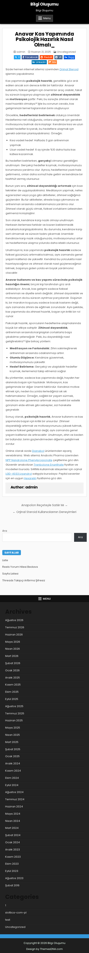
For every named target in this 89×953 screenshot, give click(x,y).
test (7, 920)
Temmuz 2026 (14, 627)
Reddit (48, 57)
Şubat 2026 (12, 663)
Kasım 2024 (13, 771)
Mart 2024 (12, 828)
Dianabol (38, 451)
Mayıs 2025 (12, 728)
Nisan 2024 (12, 821)
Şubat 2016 (12, 885)
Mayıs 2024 (12, 814)
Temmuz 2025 (14, 713)
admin (21, 52)
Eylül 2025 (11, 699)
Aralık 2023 (12, 849)
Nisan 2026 (12, 649)
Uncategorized (66, 52)
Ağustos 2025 (14, 706)
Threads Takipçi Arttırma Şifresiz (23, 580)
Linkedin (41, 62)
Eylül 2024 (11, 785)
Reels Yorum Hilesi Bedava (20, 567)
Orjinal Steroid (68, 69)
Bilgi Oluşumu (44, 4)
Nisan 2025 (12, 735)
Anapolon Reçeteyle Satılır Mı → (44, 505)
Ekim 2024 (12, 778)
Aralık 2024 (12, 763)
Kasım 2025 (13, 685)
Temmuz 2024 (14, 799)
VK (60, 57)
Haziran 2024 (14, 806)
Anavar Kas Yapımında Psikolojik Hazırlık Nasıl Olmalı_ (44, 39)
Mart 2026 (11, 656)
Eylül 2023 (11, 871)
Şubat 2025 (12, 749)
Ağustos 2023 (14, 878)
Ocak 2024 (12, 842)
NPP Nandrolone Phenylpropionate (29, 460)
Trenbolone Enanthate (49, 465)
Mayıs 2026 (12, 642)
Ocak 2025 (12, 756)
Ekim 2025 (12, 692)
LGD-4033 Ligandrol (19, 474)
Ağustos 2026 (14, 620)
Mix (54, 62)
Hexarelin (30, 478)
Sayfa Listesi (10, 574)
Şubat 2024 (12, 835)
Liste (5, 560)
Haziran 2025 (14, 720)
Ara (4, 531)
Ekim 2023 (12, 864)
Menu (47, 18)
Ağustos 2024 (14, 792)
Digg (71, 57)
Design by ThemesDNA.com (44, 949)
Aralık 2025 (12, 678)
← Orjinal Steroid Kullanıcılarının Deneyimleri (44, 512)
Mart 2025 (11, 742)
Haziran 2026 (14, 635)
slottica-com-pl (15, 912)
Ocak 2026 (12, 670)
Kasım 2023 (13, 857)
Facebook (31, 57)
